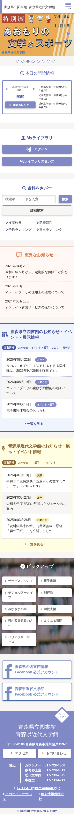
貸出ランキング (50, 229)
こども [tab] (55, 347)
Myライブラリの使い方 (37, 161)
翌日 (34, 89)
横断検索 (15, 222)
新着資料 (45, 222)
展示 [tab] (37, 462)
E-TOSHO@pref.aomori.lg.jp (38, 788)
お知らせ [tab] (23, 347)
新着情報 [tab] (9, 347)
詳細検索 (37, 210)
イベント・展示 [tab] (40, 347)
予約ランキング (19, 229)
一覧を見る (35, 423)
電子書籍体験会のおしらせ (27, 410)
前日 (6, 89)
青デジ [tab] (66, 347)
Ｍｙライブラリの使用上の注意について (34, 292)
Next (69, 34)
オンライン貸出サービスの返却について (34, 307)
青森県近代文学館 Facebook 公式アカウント (37, 691)
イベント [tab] (51, 462)
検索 (65, 199)
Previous (4, 34)
